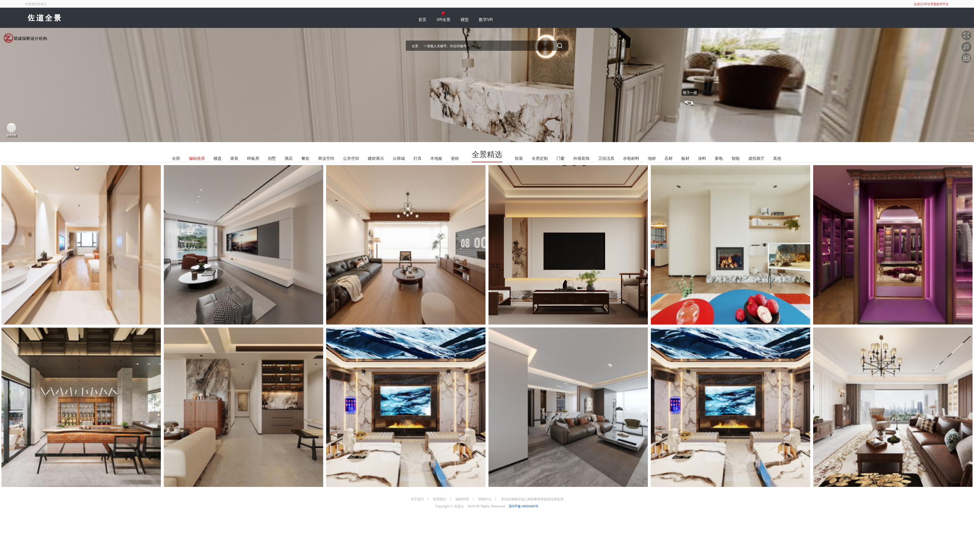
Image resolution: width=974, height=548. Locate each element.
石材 (669, 158)
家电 (719, 158)
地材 (652, 158)
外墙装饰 (581, 158)
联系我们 (439, 498)
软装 (519, 158)
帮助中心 (485, 498)
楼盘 (218, 158)
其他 (777, 158)
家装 (234, 158)
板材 (685, 158)
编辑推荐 (197, 158)
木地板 (436, 158)
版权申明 (462, 498)
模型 (465, 19)
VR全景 (443, 19)
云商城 (399, 158)
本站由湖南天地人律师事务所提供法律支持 (532, 498)
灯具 (417, 158)
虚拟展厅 (756, 158)
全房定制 (540, 158)
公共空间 (351, 158)
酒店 (289, 158)
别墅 (272, 158)
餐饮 (305, 158)
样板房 (253, 158)
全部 (176, 158)
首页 (422, 19)
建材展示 (376, 158)
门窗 (560, 158)
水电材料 (631, 158)
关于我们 (417, 498)
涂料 (702, 158)
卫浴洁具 (606, 158)
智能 (736, 158)
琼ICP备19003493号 (523, 506)
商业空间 (326, 158)
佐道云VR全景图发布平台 (931, 4)
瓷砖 (455, 158)
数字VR (486, 19)
